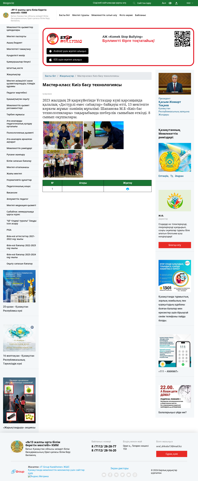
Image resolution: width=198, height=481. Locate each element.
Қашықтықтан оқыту (18, 98)
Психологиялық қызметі (20, 132)
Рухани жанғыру (16, 154)
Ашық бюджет (14, 42)
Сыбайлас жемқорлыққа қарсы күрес (20, 213)
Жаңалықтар (14, 74)
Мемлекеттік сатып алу (104, 15)
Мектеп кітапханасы (18, 167)
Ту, (172, 176)
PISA (9, 229)
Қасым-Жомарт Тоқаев (170, 103)
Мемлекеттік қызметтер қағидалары (20, 28)
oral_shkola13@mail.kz (169, 446)
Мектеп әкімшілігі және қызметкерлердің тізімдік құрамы (21, 83)
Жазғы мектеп (14, 173)
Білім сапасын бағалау (19, 160)
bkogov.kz (8, 3)
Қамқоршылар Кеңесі (19, 61)
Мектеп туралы (80, 15)
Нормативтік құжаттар (19, 179)
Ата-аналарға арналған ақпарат (19, 140)
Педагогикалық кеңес (19, 186)
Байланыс (140, 15)
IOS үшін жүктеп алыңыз (68, 59)
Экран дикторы (119, 468)
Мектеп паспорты (16, 36)
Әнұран (179, 176)
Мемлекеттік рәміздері (19, 148)
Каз (188, 3)
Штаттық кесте (15, 68)
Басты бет (64, 15)
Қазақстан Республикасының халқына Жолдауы (174, 111)
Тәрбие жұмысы (15, 114)
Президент (164, 98)
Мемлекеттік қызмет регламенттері (18, 107)
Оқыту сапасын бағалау (20, 263)
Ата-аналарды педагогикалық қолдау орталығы (19, 123)
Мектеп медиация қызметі (21, 205)
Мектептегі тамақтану (19, 48)
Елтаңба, (164, 176)
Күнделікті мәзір (16, 55)
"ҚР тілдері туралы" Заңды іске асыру (21, 222)
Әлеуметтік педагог (17, 198)
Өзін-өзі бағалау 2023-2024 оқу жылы (21, 256)
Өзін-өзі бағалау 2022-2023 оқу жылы (21, 247)
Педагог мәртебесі (17, 92)
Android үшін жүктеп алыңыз (70, 51)
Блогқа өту (175, 244)
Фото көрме (126, 15)
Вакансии (12, 192)
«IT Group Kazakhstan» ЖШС (54, 467)
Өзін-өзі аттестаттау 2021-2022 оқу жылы (21, 237)
